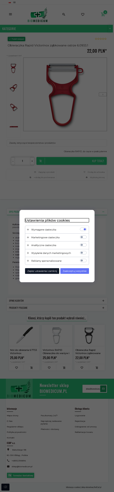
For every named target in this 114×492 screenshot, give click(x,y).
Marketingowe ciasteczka (45, 237)
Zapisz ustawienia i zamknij (42, 271)
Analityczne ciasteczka (43, 245)
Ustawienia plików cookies (47, 220)
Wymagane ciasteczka (43, 229)
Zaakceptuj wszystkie (75, 271)
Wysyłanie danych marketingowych (51, 253)
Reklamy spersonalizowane (46, 260)
